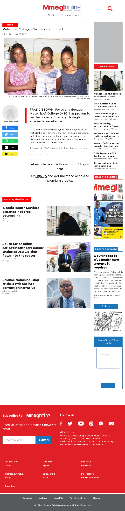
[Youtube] (83, 423)
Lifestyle (86, 462)
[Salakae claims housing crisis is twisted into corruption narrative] (69, 293)
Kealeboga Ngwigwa (102, 129)
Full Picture (87, 474)
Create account (70, 15)
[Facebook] (63, 423)
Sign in (51, 15)
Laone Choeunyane (102, 149)
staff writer (7, 219)
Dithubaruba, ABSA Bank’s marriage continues (105, 156)
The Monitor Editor (101, 119)
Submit (44, 440)
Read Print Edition (106, 177)
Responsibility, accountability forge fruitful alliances (106, 126)
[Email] (113, 423)
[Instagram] (93, 423)
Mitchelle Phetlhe (101, 168)
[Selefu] (108, 321)
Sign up (41, 176)
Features (86, 465)
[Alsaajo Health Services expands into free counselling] (69, 221)
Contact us (27, 498)
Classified (10, 486)
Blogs (8, 478)
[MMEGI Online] (62, 8)
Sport (46, 465)
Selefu (106, 306)
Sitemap (96, 498)
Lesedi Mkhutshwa (10, 121)
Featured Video (90, 478)
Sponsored (49, 474)
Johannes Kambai (9, 291)
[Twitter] (72, 423)
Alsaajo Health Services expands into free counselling (20, 212)
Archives (43, 498)
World (46, 478)
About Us (58, 498)
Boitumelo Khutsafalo (102, 159)
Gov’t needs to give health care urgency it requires (106, 116)
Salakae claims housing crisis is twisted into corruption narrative (20, 284)
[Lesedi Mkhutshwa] (10, 113)
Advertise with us (78, 498)
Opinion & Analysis (15, 474)
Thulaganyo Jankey (101, 139)
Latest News (11, 462)
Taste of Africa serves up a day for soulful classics (106, 146)
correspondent (8, 259)
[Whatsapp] (103, 423)
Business (47, 462)
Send (108, 385)
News (10, 25)
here (59, 169)
